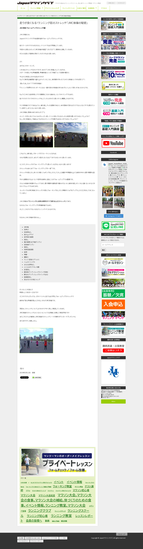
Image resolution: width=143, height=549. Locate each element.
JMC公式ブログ (30, 16)
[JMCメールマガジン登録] (113, 266)
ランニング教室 (35, 8)
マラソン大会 (28, 495)
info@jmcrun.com (113, 396)
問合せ (113, 401)
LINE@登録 (24, 482)
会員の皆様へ (34, 520)
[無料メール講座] (113, 106)
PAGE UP (121, 534)
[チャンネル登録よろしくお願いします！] (113, 147)
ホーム (23, 8)
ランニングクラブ (39, 510)
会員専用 (91, 8)
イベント (59, 482)
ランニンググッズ (60, 511)
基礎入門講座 (55, 521)
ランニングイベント (68, 8)
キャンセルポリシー (23, 541)
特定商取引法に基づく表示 (33, 538)
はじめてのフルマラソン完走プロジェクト (41, 482)
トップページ (21, 16)
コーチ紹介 (63, 538)
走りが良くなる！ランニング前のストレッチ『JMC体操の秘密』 (54, 23)
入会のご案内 (81, 8)
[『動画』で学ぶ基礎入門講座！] (113, 132)
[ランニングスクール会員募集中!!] (113, 335)
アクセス (104, 8)
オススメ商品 (79, 487)
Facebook (113, 152)
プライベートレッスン (52, 8)
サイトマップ (121, 3)
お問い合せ (111, 3)
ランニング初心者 (37, 516)
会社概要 (20, 538)
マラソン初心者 (81, 490)
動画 (47, 520)
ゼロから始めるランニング (39, 490)
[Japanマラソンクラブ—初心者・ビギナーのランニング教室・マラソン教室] (35, 3)
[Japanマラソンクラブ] (113, 383)
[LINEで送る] (37, 377)
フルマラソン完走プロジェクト (63, 490)
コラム (28, 490)
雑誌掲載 (64, 521)
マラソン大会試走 (46, 495)
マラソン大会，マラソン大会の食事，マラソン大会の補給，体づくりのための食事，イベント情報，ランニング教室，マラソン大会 (56, 500)
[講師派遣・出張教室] (113, 353)
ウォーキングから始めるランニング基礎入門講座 (38, 487)
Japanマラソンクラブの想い (50, 538)
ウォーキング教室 (62, 486)
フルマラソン (50, 490)
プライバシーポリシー (36, 541)
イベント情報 (74, 482)
